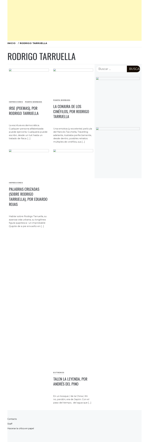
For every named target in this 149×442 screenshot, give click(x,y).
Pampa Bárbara (33, 102)
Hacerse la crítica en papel (20, 428)
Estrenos (58, 373)
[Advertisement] (74, 20)
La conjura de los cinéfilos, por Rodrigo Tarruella (71, 111)
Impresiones (16, 102)
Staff (9, 423)
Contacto (12, 419)
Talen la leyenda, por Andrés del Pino (70, 381)
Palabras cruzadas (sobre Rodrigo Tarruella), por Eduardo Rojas (28, 196)
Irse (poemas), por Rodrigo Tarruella (24, 110)
